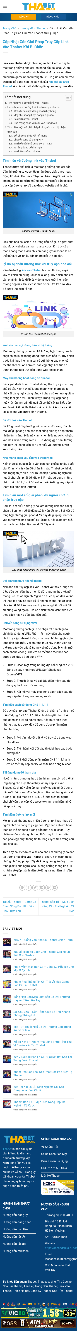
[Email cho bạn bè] (42, 888)
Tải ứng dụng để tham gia (28, 147)
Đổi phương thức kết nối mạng (30, 135)
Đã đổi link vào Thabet (26, 119)
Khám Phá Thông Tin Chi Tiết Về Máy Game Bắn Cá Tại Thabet (41, 983)
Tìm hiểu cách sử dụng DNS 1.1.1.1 (33, 143)
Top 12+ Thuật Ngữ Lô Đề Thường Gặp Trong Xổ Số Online (42, 1028)
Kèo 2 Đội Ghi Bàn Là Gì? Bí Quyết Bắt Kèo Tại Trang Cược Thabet (42, 1058)
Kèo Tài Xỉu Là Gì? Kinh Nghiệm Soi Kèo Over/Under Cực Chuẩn (38, 1088)
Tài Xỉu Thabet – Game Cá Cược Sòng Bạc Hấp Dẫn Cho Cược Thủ (19, 906)
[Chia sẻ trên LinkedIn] (55, 888)
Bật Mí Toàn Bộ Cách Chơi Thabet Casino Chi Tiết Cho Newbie (42, 953)
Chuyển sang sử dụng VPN (28, 139)
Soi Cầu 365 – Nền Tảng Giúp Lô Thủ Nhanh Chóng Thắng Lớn (41, 1013)
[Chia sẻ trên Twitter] (35, 888)
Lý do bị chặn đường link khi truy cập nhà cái (33, 107)
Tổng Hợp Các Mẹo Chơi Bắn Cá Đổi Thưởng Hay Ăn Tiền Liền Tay (41, 998)
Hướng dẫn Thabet (32, 28)
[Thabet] (38, 6)
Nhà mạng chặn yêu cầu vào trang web (35, 123)
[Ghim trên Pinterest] (48, 888)
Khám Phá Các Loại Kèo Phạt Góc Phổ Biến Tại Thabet (43, 1073)
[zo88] (38, 1323)
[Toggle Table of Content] (66, 98)
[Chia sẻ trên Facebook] (29, 888)
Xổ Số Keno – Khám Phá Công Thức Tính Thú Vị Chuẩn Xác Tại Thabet (42, 1043)
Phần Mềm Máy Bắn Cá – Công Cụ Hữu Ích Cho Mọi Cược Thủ (43, 968)
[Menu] (5, 6)
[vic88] (38, 1313)
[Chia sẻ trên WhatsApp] (22, 888)
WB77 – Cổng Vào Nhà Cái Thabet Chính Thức (43, 940)
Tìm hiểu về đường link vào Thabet (28, 102)
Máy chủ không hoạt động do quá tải (34, 115)
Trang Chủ (9, 28)
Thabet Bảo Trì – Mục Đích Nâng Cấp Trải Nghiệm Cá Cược (57, 906)
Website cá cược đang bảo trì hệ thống (35, 111)
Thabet (7, 1149)
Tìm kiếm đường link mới (27, 151)
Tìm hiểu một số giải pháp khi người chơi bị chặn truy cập (36, 129)
